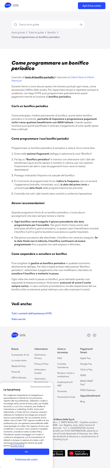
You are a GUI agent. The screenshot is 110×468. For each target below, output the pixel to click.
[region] (26, 425)
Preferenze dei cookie (26, 459)
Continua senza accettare (40, 386)
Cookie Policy (17, 445)
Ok (26, 451)
